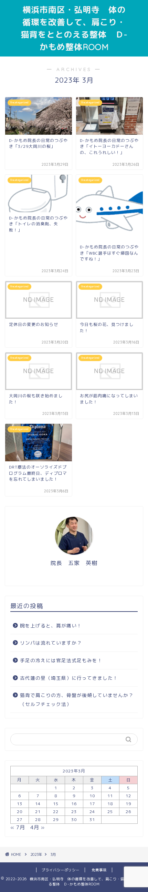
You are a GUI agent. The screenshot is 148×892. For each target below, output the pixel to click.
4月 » (37, 827)
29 (56, 819)
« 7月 (17, 827)
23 (74, 811)
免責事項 (99, 870)
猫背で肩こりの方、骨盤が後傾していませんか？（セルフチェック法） (77, 699)
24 (92, 811)
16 (74, 804)
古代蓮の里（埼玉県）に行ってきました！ (69, 678)
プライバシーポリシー (61, 870)
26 (128, 811)
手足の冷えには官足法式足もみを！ (61, 660)
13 (19, 804)
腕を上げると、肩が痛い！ (51, 625)
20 (19, 811)
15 (56, 804)
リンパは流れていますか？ (51, 642)
